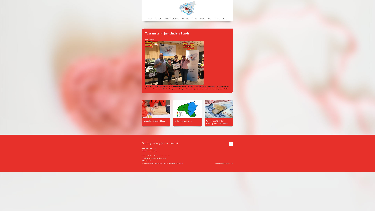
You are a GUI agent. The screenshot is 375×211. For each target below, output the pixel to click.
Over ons (158, 18)
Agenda (202, 18)
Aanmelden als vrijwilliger (154, 121)
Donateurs (185, 18)
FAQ (209, 18)
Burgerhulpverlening (171, 18)
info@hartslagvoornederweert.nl (156, 158)
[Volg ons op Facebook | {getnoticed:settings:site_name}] (231, 144)
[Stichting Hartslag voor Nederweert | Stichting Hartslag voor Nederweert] (187, 8)
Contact (216, 18)
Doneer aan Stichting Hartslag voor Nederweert (217, 122)
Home (150, 18)
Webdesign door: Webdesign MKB (224, 163)
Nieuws (194, 18)
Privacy (224, 18)
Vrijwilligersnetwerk (183, 121)
